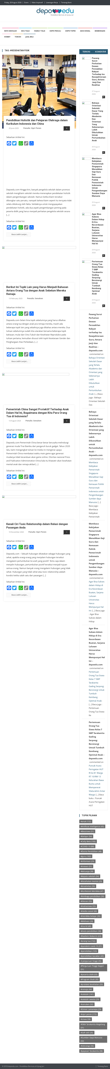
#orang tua (88, 941)
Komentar (100, 51)
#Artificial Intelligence (92, 826)
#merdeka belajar (90, 916)
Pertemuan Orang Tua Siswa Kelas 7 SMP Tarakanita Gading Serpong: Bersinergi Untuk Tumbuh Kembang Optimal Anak (97, 277)
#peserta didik (89, 974)
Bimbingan (100, 31)
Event (26, 2)
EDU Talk (25, 31)
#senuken (87, 1004)
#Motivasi (87, 921)
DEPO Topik (70, 31)
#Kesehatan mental (91, 881)
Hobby (7, 37)
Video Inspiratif (37, 2)
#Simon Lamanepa (91, 1009)
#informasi (87, 861)
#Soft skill (87, 1032)
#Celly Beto (88, 841)
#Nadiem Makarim (91, 936)
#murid (86, 926)
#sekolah (87, 994)
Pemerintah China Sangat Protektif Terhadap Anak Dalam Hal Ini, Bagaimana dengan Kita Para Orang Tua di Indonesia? (37, 413)
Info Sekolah (10, 31)
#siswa (86, 1019)
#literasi (86, 901)
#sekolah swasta (90, 999)
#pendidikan (89, 951)
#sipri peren (89, 1014)
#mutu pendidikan (91, 931)
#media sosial (89, 911)
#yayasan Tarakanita (92, 1051)
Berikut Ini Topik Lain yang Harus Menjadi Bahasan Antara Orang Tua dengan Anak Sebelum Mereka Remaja (37, 290)
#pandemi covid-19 (91, 946)
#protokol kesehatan (92, 984)
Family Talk (39, 31)
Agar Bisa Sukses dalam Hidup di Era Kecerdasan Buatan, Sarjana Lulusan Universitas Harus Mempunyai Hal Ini (98, 229)
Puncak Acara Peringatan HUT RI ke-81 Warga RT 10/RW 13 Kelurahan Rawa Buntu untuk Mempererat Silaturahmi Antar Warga (97, 780)
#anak (86, 821)
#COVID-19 (87, 846)
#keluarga (87, 871)
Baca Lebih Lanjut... (20, 234)
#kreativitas (88, 886)
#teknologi (87, 1046)
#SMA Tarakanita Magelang (93, 1026)
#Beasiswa (87, 831)
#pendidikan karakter (92, 956)
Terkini (86, 51)
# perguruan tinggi (91, 961)
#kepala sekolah (90, 876)
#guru (86, 856)
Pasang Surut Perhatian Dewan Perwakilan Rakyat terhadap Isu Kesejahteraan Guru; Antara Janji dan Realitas (98, 71)
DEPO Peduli (55, 31)
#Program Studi (89, 979)
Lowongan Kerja (52, 2)
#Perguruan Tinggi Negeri (92, 968)
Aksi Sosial (85, 31)
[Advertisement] (39, 167)
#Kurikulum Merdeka (92, 891)
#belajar (86, 836)
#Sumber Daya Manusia (91, 1039)
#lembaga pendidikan (92, 896)
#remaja (86, 989)
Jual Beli (29, 37)
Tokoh (18, 37)
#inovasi (86, 866)
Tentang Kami (66, 2)
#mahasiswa (88, 906)
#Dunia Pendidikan (91, 851)
